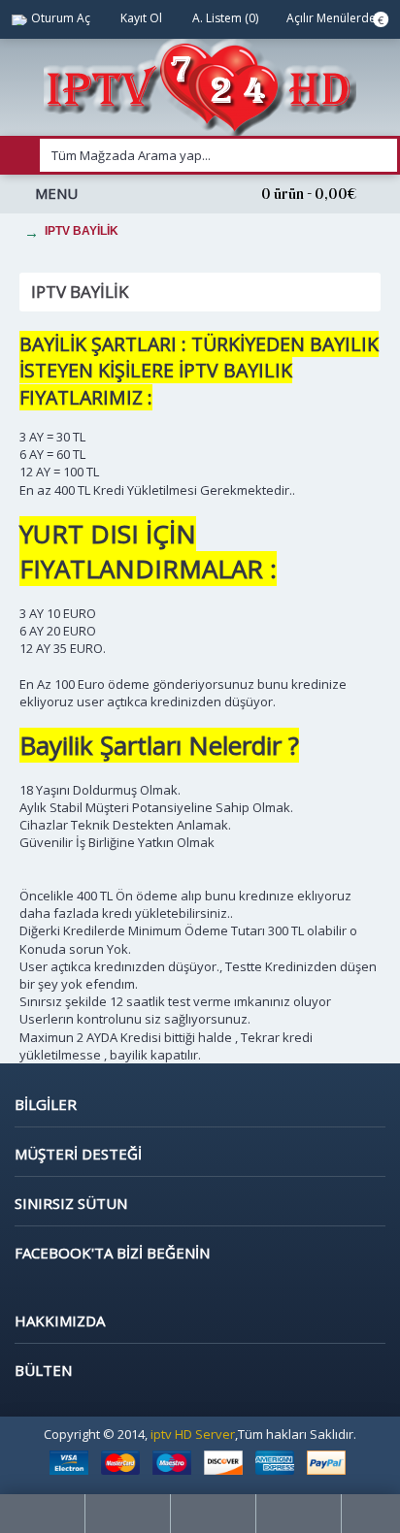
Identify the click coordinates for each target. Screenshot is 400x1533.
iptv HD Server (192, 1434)
